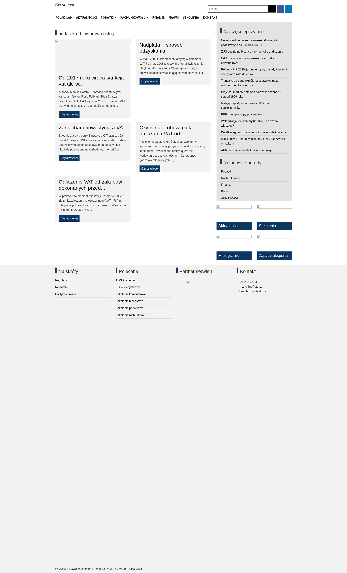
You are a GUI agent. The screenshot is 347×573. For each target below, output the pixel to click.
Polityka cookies (65, 294)
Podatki (107, 18)
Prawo (173, 18)
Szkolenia (191, 18)
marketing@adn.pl (251, 286)
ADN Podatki (229, 198)
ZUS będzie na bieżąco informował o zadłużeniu (252, 51)
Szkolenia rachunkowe (130, 315)
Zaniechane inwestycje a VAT (92, 127)
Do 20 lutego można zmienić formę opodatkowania (253, 132)
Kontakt (210, 18)
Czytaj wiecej (69, 114)
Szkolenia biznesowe (129, 301)
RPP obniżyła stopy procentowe (241, 114)
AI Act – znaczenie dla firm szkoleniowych (248, 150)
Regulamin (62, 280)
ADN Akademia (126, 280)
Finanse (158, 18)
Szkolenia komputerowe (131, 294)
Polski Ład (63, 18)
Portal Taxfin (127, 568)
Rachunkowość (132, 18)
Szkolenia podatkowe (129, 308)
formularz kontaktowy (252, 291)
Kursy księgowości (128, 287)
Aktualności (86, 18)
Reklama (61, 287)
